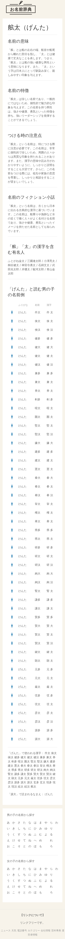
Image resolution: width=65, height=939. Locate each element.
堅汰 (37, 434)
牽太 (37, 521)
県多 (37, 530)
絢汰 (37, 582)
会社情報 (45, 930)
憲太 (37, 469)
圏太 (37, 416)
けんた (22, 312)
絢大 (37, 573)
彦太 (37, 713)
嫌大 (37, 443)
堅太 (37, 425)
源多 (37, 730)
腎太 (37, 591)
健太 (37, 356)
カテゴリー (34, 930)
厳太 (37, 686)
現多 (49, 782)
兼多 (37, 373)
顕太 (37, 660)
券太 (37, 390)
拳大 (37, 477)
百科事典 (56, 930)
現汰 (14, 786)
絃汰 (27, 786)
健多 (37, 338)
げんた (22, 669)
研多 (37, 547)
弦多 (37, 695)
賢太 (37, 634)
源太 (30, 782)
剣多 (37, 399)
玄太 (42, 782)
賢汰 (37, 643)
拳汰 (37, 495)
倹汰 (37, 329)
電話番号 (22, 930)
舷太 (33, 786)
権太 (37, 512)
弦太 (37, 704)
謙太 (37, 608)
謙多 (37, 599)
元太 (37, 678)
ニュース (6, 930)
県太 (37, 538)
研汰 (37, 564)
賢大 (37, 625)
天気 (13, 930)
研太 (37, 556)
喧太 (37, 408)
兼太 (37, 382)
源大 (37, 739)
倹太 (37, 321)
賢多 (37, 617)
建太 (37, 460)
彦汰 (37, 721)
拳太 (37, 486)
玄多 (36, 782)
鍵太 (37, 652)
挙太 (37, 504)
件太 (37, 312)
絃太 (20, 786)
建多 (37, 451)
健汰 (37, 364)
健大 (37, 347)
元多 (37, 669)
